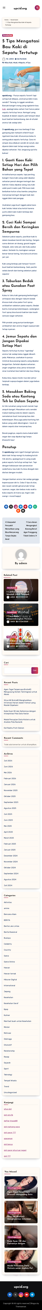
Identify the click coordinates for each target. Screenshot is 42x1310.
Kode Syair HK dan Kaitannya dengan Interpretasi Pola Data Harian (20, 712)
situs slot (8, 1109)
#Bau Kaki (8, 63)
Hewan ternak (10, 974)
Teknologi (8, 1075)
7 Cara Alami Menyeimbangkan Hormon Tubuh (19, 618)
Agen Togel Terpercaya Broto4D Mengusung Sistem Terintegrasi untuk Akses (20, 691)
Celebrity (8, 944)
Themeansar (21, 1307)
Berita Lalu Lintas (11, 926)
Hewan (7, 968)
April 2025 (8, 832)
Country (7, 950)
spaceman (8, 1138)
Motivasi (7, 1033)
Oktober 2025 (10, 796)
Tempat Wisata (10, 1081)
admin (11, 59)
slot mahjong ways (12, 1127)
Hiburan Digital (10, 980)
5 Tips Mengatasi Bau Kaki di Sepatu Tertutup (20, 47)
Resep (6, 1057)
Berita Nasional (10, 932)
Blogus (34, 1303)
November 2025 (11, 790)
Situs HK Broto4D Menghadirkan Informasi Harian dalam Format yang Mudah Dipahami (20, 702)
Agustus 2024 (10, 879)
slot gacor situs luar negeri (15, 1150)
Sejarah (7, 1063)
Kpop (6, 1009)
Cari (6, 663)
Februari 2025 (10, 844)
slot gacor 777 (10, 1133)
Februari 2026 (10, 778)
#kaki (15, 63)
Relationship (9, 1051)
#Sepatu (21, 63)
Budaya (7, 938)
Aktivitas (8, 902)
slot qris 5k (8, 1115)
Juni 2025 (8, 820)
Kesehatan (7, 35)
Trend (6, 1086)
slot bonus (8, 1144)
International (9, 985)
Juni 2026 (8, 767)
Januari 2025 (9, 850)
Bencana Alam (10, 914)
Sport (6, 1069)
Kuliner (7, 1015)
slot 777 (7, 1156)
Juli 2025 (8, 814)
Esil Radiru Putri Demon (14, 728)
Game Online (9, 962)
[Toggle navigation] (4, 7)
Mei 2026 (8, 773)
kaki (4, 109)
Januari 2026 (10, 784)
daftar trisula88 (10, 1121)
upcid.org (20, 8)
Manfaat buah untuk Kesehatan (17, 1021)
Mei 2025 (8, 826)
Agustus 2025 (10, 808)
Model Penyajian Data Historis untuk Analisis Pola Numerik (19, 720)
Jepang (7, 991)
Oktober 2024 (10, 868)
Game (6, 956)
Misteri (7, 1027)
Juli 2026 (8, 761)
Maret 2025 (9, 838)
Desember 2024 (11, 856)
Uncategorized (10, 1092)
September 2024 (11, 874)
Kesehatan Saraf (11, 1003)
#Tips (28, 63)
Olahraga (8, 1039)
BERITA (7, 920)
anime (6, 908)
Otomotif (8, 1045)
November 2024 (11, 862)
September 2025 (11, 802)
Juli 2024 (8, 885)
